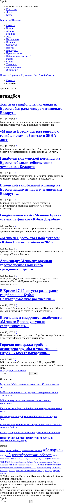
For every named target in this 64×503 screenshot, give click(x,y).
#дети (48, 458)
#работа (19, 470)
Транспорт (11, 64)
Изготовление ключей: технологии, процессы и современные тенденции (26, 439)
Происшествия (14, 53)
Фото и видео (13, 67)
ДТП (8, 36)
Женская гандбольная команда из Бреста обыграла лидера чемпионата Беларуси (31, 108)
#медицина (4, 465)
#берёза (3, 455)
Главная (10, 25)
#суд (42, 470)
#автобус (25, 451)
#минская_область (25, 465)
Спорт (9, 61)
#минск (13, 464)
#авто (17, 450)
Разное (9, 58)
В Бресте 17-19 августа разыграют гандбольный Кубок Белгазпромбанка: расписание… (29, 295)
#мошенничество (46, 465)
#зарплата (5, 461)
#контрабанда (40, 462)
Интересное (12, 39)
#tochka (10, 450)
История (10, 42)
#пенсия (33, 468)
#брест (12, 454)
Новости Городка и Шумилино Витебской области (27, 75)
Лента (9, 12)
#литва (56, 462)
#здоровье (15, 462)
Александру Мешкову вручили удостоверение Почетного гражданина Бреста (26, 265)
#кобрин (30, 462)
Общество (11, 45)
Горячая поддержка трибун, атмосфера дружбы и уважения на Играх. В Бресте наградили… (28, 348)
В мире (10, 28)
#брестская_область (35, 455)
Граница (10, 33)
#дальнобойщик (32, 459)
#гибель (14, 458)
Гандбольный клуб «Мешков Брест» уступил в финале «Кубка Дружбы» (31, 217)
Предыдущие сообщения (13, 370)
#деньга (42, 459)
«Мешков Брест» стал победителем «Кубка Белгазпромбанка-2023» (29, 240)
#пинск (40, 468)
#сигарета (36, 471)
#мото (34, 465)
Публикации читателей (18, 56)
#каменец (22, 462)
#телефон (48, 471)
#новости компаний (22, 468)
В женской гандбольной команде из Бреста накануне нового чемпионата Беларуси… (31, 189)
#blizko (2, 451)
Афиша (10, 31)
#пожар (47, 468)
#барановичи (35, 450)
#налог (57, 464)
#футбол (56, 470)
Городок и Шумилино (11, 20)
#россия (27, 470)
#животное (57, 459)
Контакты (11, 9)
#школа (3, 474)
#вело (55, 455)
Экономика (12, 70)
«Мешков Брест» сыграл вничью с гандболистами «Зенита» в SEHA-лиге (29, 135)
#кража (49, 462)
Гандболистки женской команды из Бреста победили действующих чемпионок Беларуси (30, 162)
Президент (12, 50)
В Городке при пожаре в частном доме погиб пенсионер (30, 432)
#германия (4, 459)
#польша (56, 467)
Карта (9, 15)
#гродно (22, 459)
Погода (10, 47)
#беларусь (53, 449)
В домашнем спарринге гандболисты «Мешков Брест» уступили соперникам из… (31, 321)
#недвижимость (7, 468)
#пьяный (12, 471)
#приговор (4, 471)
